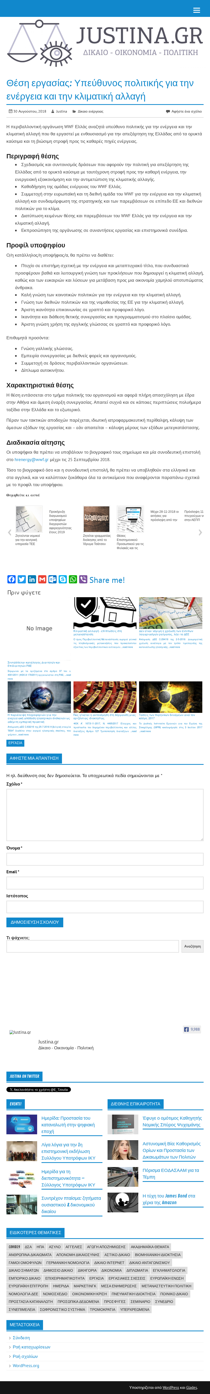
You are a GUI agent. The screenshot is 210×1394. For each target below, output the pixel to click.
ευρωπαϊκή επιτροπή (28, 1286)
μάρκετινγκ (85, 1286)
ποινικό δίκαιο (174, 1294)
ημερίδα (61, 1286)
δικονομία (111, 1270)
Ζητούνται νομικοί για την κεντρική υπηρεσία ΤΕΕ (27, 540)
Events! (16, 1104)
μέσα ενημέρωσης (119, 1286)
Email (12, 872)
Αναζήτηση (192, 946)
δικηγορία (87, 1270)
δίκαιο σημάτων (24, 1270)
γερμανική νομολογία (67, 1262)
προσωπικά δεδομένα (78, 1301)
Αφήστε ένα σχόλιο (187, 111)
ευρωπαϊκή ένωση (167, 1278)
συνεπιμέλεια (22, 1309)
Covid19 (14, 1247)
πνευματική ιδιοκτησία (133, 1294)
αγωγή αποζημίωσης (106, 1247)
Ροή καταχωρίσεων (31, 1347)
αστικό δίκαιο (117, 1255)
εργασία (15, 743)
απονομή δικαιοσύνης (78, 1255)
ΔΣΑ (28, 1247)
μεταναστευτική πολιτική (166, 1286)
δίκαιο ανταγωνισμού (149, 1262)
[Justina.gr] (22, 1032)
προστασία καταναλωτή (31, 1301)
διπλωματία (137, 1270)
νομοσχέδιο (55, 1294)
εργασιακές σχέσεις (127, 1278)
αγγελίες (74, 1247)
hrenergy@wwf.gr (32, 459)
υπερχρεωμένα (134, 1309)
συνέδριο (164, 1301)
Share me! (107, 580)
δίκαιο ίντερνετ (109, 1262)
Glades (191, 1387)
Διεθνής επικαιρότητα (135, 1104)
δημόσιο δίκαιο (58, 1270)
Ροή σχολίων (25, 1356)
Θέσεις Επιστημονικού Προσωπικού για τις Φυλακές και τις (130, 542)
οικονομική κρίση (89, 1294)
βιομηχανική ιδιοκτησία (158, 1255)
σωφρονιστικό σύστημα (62, 1309)
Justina (61, 111)
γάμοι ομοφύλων (25, 1262)
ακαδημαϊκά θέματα (150, 1247)
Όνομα (14, 848)
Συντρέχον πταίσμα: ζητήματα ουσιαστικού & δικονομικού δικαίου (71, 1205)
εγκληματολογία (169, 1270)
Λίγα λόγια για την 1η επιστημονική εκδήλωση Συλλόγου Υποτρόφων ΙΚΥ (68, 1151)
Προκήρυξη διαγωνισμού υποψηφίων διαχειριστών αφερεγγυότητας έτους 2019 (60, 522)
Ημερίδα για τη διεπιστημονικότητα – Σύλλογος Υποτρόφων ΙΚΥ (68, 1178)
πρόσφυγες (115, 1301)
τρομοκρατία (102, 1309)
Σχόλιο (14, 784)
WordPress (171, 1387)
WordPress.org (26, 1365)
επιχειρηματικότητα (65, 1278)
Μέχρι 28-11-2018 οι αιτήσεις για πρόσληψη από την (165, 516)
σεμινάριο (140, 1301)
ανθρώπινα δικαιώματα (30, 1255)
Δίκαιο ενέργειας (90, 111)
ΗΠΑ (40, 1247)
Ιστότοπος (17, 896)
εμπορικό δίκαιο (24, 1278)
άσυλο (55, 1247)
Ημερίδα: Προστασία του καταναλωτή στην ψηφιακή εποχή (68, 1125)
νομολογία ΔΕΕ (23, 1294)
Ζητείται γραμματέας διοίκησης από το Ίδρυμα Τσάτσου (97, 540)
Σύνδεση (21, 1338)
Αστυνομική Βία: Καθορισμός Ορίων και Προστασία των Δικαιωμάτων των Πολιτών (172, 1150)
